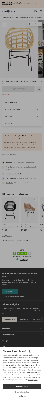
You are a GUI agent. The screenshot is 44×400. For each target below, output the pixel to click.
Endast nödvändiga (22, 392)
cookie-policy (33, 380)
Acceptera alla (22, 386)
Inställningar (22, 396)
